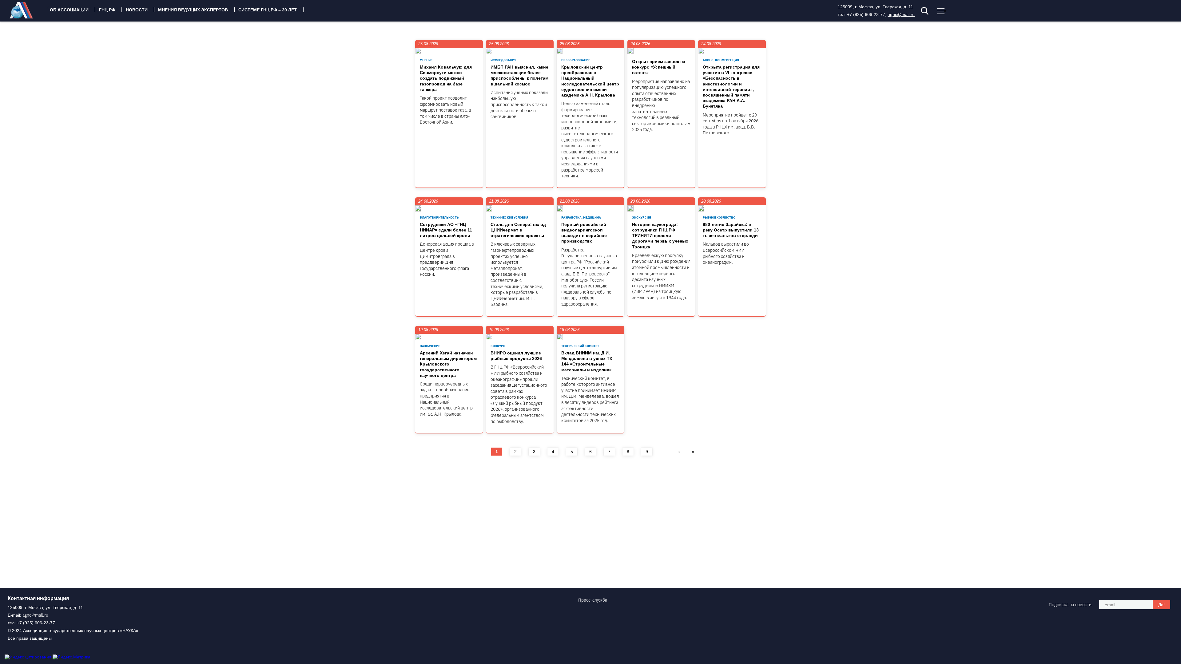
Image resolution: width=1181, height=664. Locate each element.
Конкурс (498, 346)
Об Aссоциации (69, 9)
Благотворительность (439, 217)
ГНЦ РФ (107, 9)
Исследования (503, 60)
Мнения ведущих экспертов (193, 9)
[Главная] (26, 16)
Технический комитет (580, 346)
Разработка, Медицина (581, 217)
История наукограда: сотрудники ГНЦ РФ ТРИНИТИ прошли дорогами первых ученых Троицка (660, 235)
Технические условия (509, 217)
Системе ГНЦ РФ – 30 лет (267, 9)
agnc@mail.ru (901, 14)
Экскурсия (641, 217)
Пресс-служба (592, 600)
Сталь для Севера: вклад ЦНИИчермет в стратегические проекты (518, 230)
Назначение (430, 346)
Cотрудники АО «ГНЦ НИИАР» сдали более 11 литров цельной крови (446, 230)
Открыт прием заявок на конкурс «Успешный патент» (658, 67)
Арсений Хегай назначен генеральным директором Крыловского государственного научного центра (448, 364)
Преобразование (575, 60)
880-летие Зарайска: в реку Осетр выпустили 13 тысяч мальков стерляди (731, 230)
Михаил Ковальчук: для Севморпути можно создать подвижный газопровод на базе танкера (446, 78)
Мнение (426, 60)
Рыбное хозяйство (719, 217)
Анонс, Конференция (721, 60)
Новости (137, 9)
